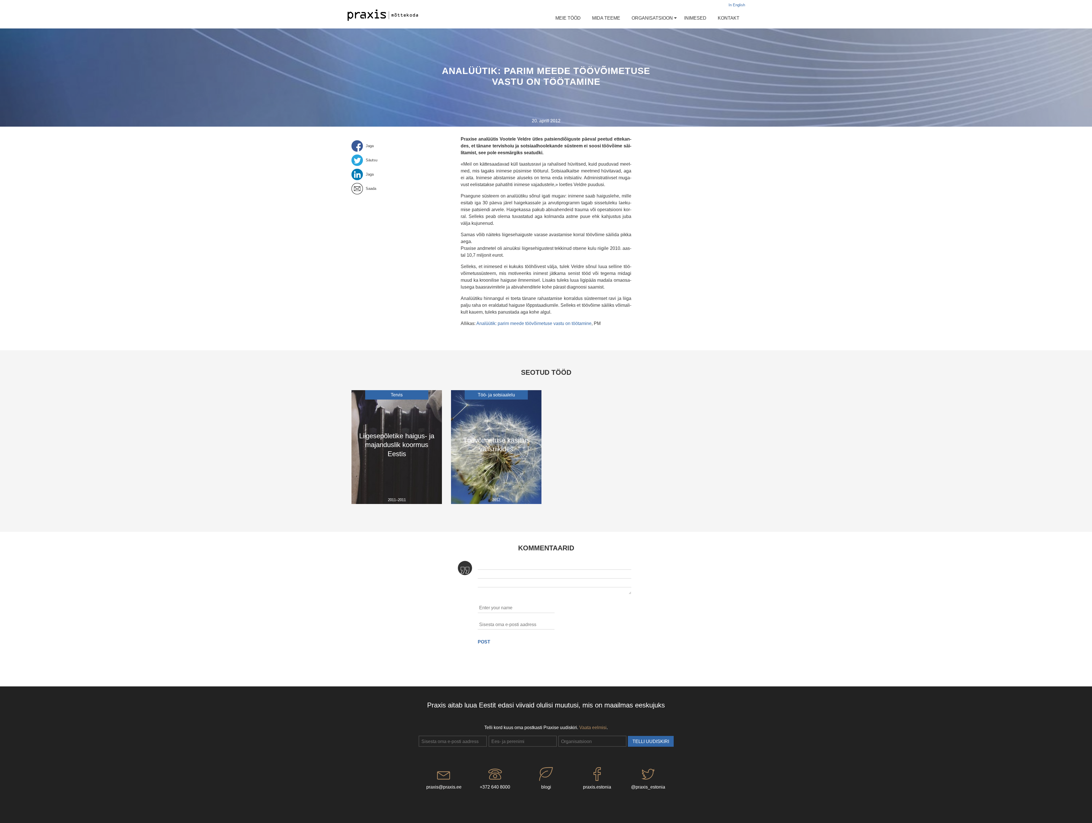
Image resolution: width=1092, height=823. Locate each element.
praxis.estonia (597, 787)
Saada (371, 189)
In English (737, 5)
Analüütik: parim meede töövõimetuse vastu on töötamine (534, 323)
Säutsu (371, 160)
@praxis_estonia (648, 787)
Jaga (370, 146)
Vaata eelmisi (593, 727)
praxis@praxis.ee (444, 787)
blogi (546, 787)
